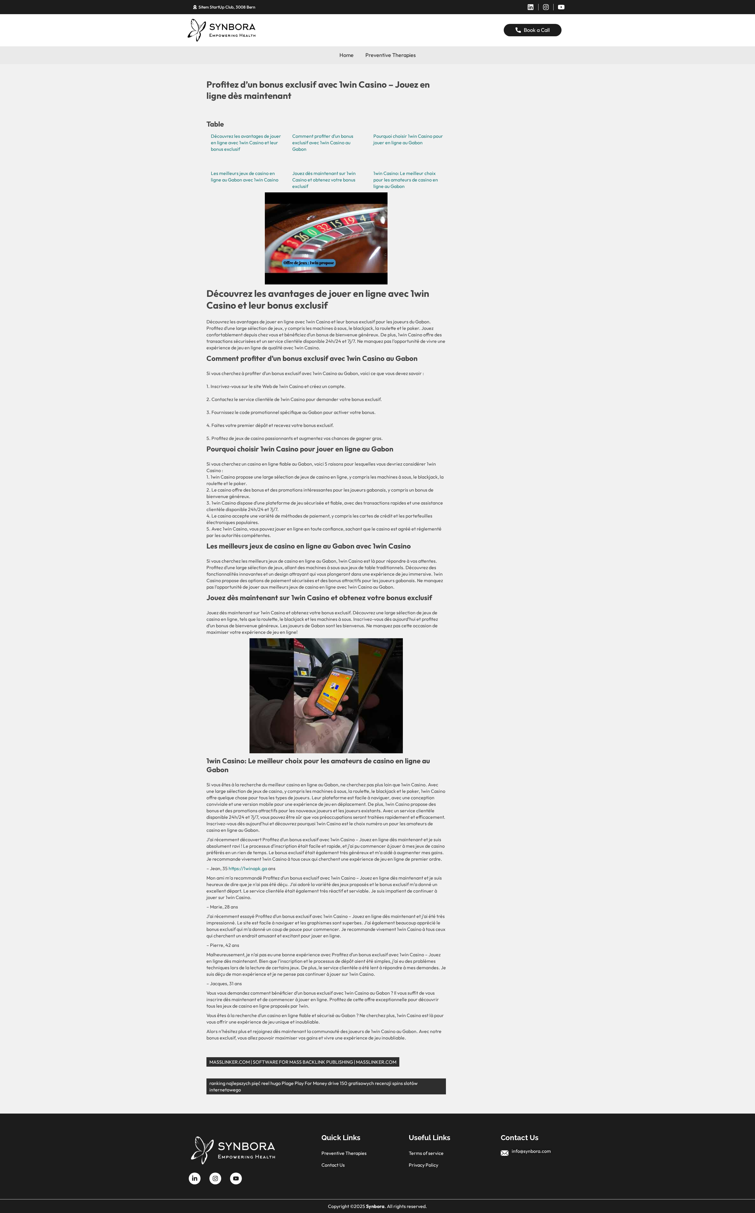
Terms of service (426, 1153)
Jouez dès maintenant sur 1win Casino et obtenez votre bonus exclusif (324, 179)
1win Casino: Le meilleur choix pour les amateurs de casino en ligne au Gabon (405, 179)
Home (346, 55)
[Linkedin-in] (195, 1178)
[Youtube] (236, 1178)
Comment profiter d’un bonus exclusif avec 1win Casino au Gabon (322, 142)
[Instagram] (546, 7)
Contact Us (333, 1165)
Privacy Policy (423, 1165)
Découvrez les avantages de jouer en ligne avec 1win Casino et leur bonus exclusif (246, 142)
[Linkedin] (530, 7)
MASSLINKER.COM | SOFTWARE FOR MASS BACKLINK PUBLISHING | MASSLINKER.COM (302, 1062)
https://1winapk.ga (248, 868)
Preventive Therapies (390, 55)
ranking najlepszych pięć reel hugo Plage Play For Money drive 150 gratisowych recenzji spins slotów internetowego (313, 1086)
